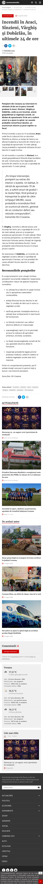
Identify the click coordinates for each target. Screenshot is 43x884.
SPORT (5, 816)
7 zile (9, 736)
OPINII (4, 856)
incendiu (16, 387)
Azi (5, 736)
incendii (23, 387)
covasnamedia (12, 2)
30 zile (14, 736)
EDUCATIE (6, 831)
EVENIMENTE (7, 810)
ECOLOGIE (6, 846)
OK (41, 873)
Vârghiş (5, 390)
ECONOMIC (7, 805)
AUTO (4, 841)
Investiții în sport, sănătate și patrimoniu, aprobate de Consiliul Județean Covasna (19, 510)
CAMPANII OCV (8, 836)
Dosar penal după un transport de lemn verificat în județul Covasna (21, 559)
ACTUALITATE (7, 16)
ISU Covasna (29, 390)
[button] (35, 91)
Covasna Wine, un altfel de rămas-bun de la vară (21, 594)
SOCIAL (5, 826)
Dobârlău (12, 390)
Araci (29, 387)
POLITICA (6, 800)
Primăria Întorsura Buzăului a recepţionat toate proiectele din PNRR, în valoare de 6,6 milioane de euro (21, 474)
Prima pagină (6, 7)
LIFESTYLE (6, 851)
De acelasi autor (11, 521)
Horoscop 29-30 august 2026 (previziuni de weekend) (19, 433)
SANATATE (6, 821)
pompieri (20, 390)
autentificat (15, 657)
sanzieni (35, 387)
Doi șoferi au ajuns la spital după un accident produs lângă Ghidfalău (20, 632)
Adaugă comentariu (10, 651)
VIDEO (4, 861)
